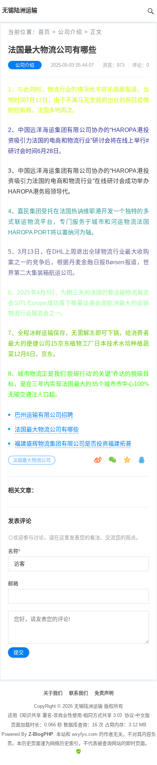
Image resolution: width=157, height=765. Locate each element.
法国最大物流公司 (32, 460)
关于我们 (52, 693)
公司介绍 (70, 32)
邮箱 (13, 583)
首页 (44, 32)
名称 (14, 551)
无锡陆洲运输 (88, 706)
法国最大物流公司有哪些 (47, 429)
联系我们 (78, 693)
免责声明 (104, 693)
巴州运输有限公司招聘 (44, 415)
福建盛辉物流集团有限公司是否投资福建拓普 (73, 444)
